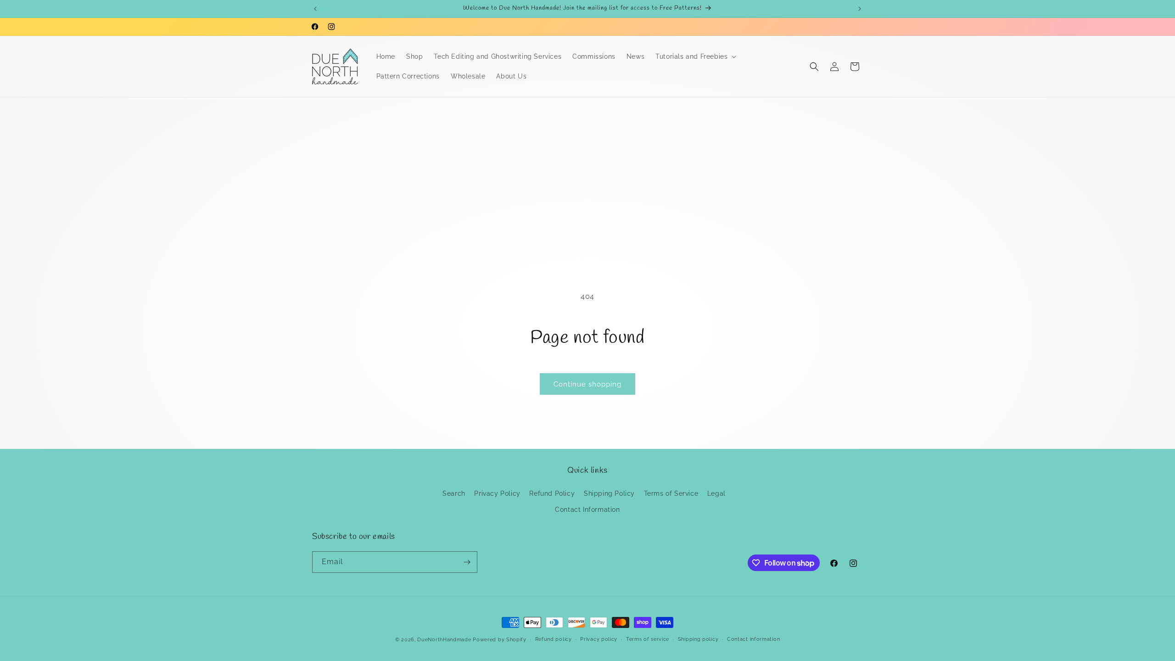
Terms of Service (671, 493)
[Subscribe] (467, 562)
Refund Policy (552, 493)
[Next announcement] (860, 8)
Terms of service (647, 639)
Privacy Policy (497, 493)
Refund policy (553, 639)
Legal (716, 493)
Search (453, 493)
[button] (695, 56)
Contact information (753, 639)
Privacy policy (598, 639)
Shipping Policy (609, 493)
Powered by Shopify (499, 640)
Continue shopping (587, 384)
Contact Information (587, 509)
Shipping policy (698, 639)
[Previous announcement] (315, 8)
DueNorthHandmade (444, 640)
